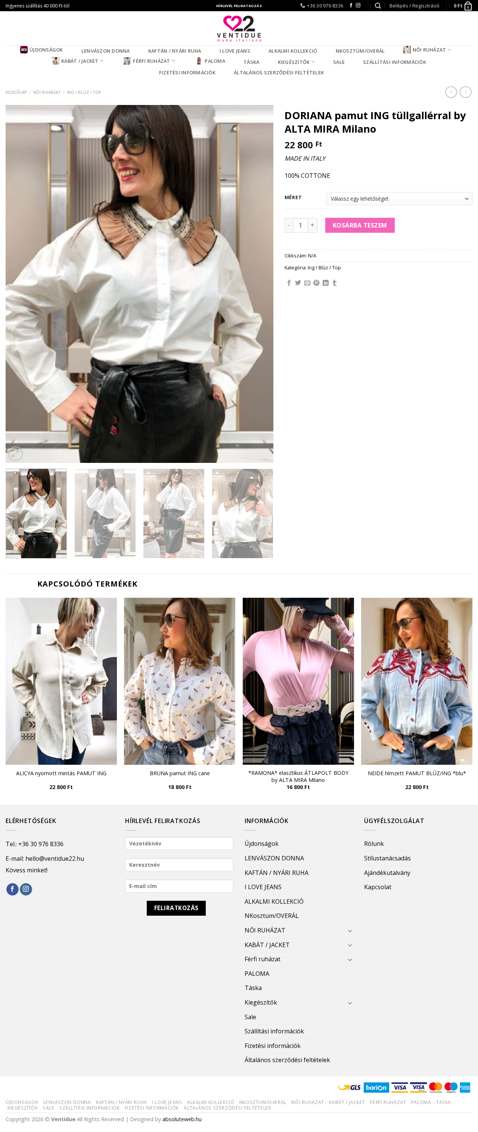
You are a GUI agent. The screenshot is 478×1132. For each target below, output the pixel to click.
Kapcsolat (377, 887)
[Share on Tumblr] (335, 283)
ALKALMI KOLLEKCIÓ (293, 50)
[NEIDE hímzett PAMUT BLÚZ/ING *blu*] (416, 681)
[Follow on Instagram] (358, 5)
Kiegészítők (294, 62)
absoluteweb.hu (182, 1119)
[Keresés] (378, 5)
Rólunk (374, 843)
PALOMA (215, 61)
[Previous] (20, 284)
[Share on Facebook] (289, 283)
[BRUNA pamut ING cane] (179, 681)
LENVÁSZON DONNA (105, 50)
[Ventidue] (239, 28)
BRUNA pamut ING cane (180, 773)
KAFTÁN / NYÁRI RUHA (174, 50)
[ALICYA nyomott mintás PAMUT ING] (61, 681)
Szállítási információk (394, 62)
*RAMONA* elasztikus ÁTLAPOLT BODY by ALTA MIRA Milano (298, 776)
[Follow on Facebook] (351, 5)
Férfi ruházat (151, 61)
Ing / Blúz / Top (84, 92)
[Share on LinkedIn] (326, 283)
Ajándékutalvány (387, 873)
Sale (339, 62)
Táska (251, 62)
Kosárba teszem (360, 225)
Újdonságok (46, 49)
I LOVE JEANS (235, 50)
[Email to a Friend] (307, 283)
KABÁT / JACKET (80, 61)
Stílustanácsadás (387, 858)
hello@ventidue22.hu (54, 858)
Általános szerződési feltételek (279, 72)
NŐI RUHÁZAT (429, 49)
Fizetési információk (187, 72)
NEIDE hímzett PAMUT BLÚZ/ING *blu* (417, 773)
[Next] (258, 284)
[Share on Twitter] (298, 283)
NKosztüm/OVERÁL (360, 50)
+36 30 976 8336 (40, 844)
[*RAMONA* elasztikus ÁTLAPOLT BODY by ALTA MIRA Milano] (298, 681)
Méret (293, 197)
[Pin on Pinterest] (316, 283)
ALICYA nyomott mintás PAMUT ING (61, 773)
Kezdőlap (16, 92)
